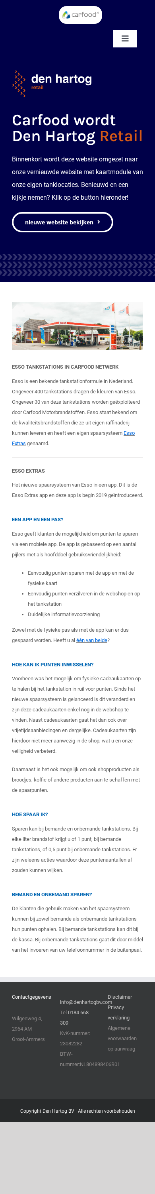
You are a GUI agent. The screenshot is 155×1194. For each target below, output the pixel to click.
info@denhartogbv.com (86, 1002)
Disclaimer (120, 997)
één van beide (91, 640)
